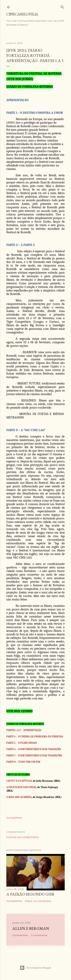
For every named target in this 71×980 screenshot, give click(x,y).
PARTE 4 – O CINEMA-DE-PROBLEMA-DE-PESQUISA (34, 736)
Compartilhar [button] (14, 817)
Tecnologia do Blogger (38, 967)
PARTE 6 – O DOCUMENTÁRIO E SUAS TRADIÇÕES (33, 749)
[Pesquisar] (62, 6)
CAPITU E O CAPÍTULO (19, 780)
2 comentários (39, 935)
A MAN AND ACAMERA (19, 797)
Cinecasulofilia (22, 14)
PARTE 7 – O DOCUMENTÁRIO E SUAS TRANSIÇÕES (34, 755)
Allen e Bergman (30, 928)
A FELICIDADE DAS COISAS (21, 787)
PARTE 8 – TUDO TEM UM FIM (23, 761)
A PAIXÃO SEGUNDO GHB (30, 894)
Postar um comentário (22, 837)
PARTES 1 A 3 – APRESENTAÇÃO (23, 730)
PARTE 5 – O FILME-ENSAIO (21, 742)
